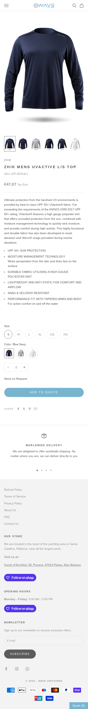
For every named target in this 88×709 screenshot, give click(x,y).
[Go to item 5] (62, 144)
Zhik (8, 160)
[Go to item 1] (10, 144)
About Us (10, 510)
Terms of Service (15, 496)
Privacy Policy (13, 503)
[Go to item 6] (75, 144)
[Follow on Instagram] (17, 669)
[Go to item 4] (49, 144)
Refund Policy (13, 489)
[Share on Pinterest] (29, 408)
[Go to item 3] (36, 144)
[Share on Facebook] (18, 408)
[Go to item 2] (23, 144)
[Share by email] (35, 408)
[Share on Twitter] (24, 408)
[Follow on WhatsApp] (27, 669)
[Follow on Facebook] (6, 669)
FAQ (7, 517)
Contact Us (11, 523)
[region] (44, 448)
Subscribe (20, 653)
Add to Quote (44, 392)
